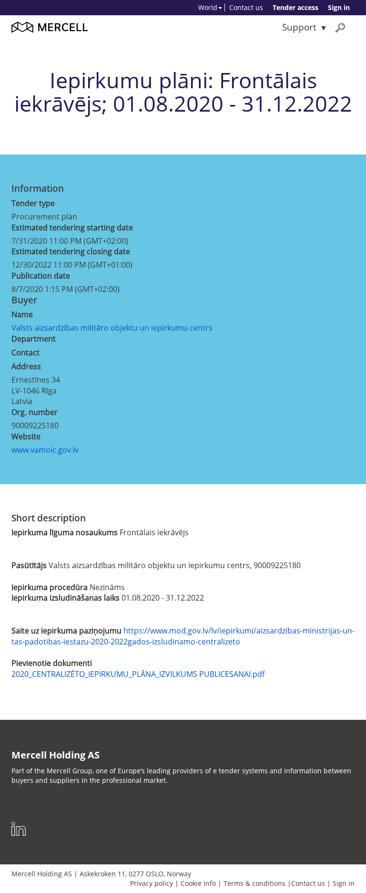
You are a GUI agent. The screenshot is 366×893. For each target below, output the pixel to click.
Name (22, 314)
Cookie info (198, 883)
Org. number (34, 412)
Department (33, 338)
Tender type (33, 203)
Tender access (295, 7)
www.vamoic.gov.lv (45, 450)
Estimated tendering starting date (72, 227)
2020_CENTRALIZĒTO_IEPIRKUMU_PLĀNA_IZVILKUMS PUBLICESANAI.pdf (137, 674)
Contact (25, 352)
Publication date (40, 275)
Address (26, 366)
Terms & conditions (254, 883)
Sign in (339, 7)
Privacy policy (151, 883)
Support (299, 27)
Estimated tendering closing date (70, 251)
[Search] (340, 27)
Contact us (246, 7)
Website (26, 436)
